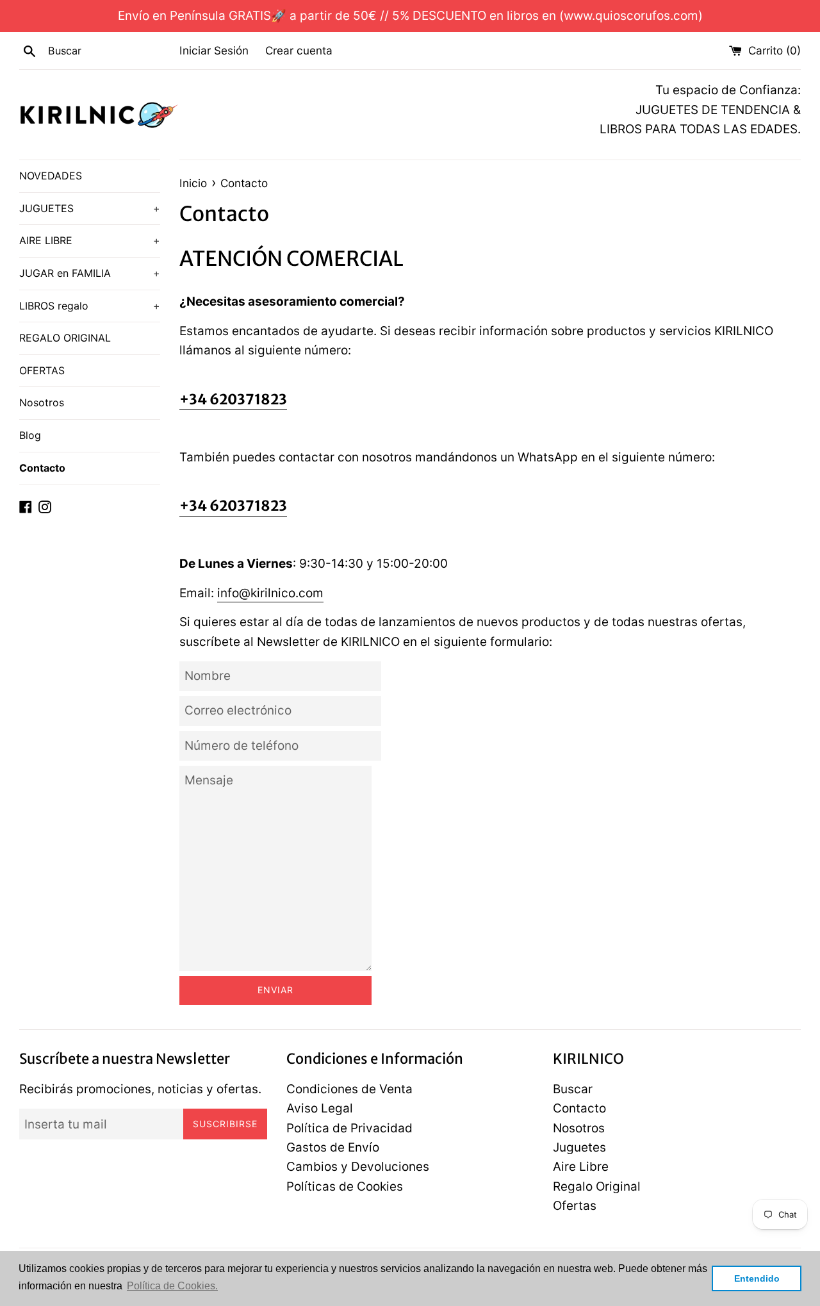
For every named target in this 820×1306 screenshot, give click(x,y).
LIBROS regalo (89, 305)
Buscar (573, 1089)
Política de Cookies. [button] (172, 1285)
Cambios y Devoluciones (357, 1166)
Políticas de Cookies (344, 1186)
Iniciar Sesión (214, 50)
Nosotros (41, 402)
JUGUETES (89, 208)
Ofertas (574, 1205)
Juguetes (579, 1147)
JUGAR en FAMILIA (89, 273)
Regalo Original (597, 1186)
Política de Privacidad (349, 1128)
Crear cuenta (298, 50)
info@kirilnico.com (270, 593)
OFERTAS (42, 370)
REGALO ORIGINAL (65, 337)
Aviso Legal (319, 1108)
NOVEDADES (50, 175)
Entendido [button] (757, 1278)
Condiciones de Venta (349, 1089)
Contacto (42, 467)
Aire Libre (581, 1166)
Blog (30, 435)
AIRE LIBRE (89, 240)
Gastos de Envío (332, 1147)
